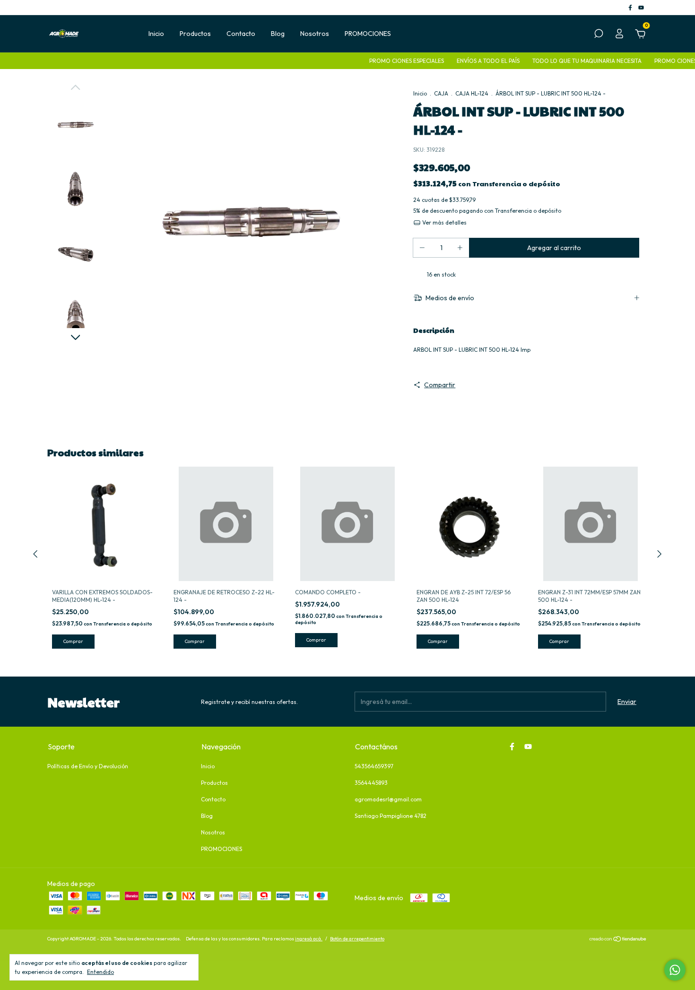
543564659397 (374, 766)
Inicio (156, 33)
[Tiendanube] (618, 940)
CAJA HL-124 (471, 93)
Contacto (240, 33)
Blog (278, 33)
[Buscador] (598, 35)
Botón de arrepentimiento (357, 939)
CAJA (441, 93)
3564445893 (371, 782)
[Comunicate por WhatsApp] (675, 970)
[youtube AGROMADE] (641, 7)
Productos (195, 33)
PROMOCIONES (368, 33)
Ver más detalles (444, 222)
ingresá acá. (308, 939)
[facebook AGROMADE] (630, 7)
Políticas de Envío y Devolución (87, 766)
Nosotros (314, 33)
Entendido (100, 971)
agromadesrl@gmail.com (388, 799)
